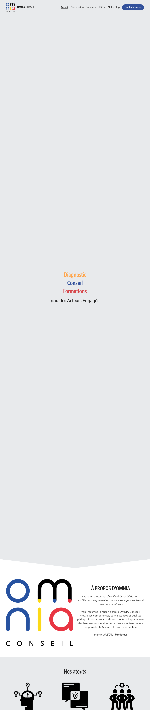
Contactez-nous (133, 7)
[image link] (10, 7)
